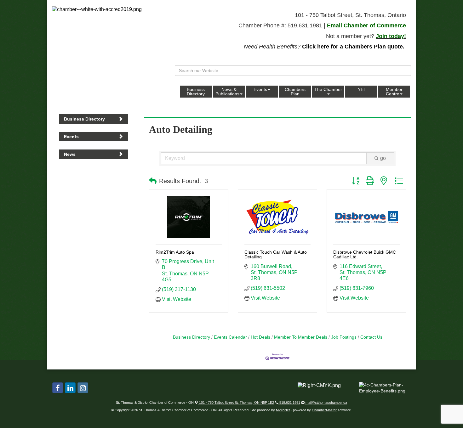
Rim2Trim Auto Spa (175, 252)
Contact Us (371, 337)
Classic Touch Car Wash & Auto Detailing (275, 254)
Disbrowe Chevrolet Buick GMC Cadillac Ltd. (364, 254)
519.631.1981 (289, 402)
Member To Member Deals (300, 337)
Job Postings (344, 337)
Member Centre (394, 91)
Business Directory (196, 91)
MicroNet (283, 410)
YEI (361, 89)
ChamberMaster (324, 410)
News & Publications (227, 91)
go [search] (383, 158)
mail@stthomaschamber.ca (326, 402)
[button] (153, 181)
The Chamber (328, 89)
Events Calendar (230, 337)
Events (260, 89)
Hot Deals (260, 337)
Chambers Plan (295, 91)
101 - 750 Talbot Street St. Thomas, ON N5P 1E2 (236, 402)
